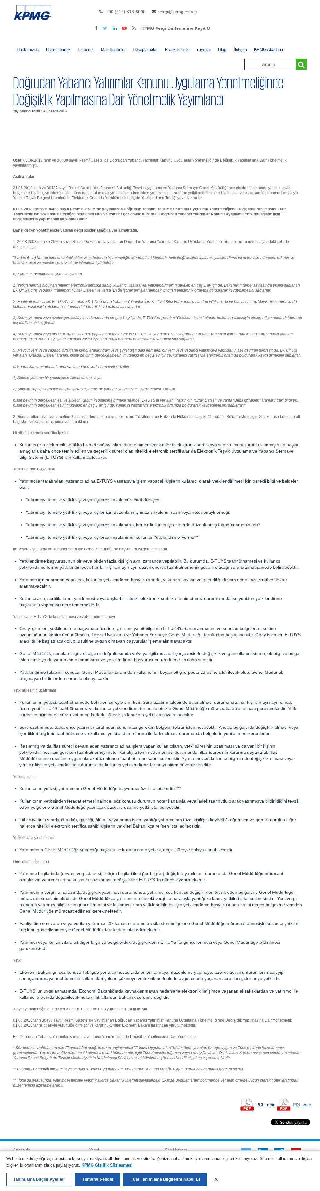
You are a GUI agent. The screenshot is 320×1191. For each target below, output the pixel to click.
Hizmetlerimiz (58, 49)
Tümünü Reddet (97, 1179)
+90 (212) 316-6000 (126, 11)
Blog (222, 49)
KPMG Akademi (268, 49)
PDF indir (265, 1104)
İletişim (240, 49)
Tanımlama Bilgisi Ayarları (39, 1179)
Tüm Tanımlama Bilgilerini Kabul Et (165, 1179)
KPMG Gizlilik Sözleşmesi (107, 1165)
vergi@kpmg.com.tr (177, 11)
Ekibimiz (85, 49)
